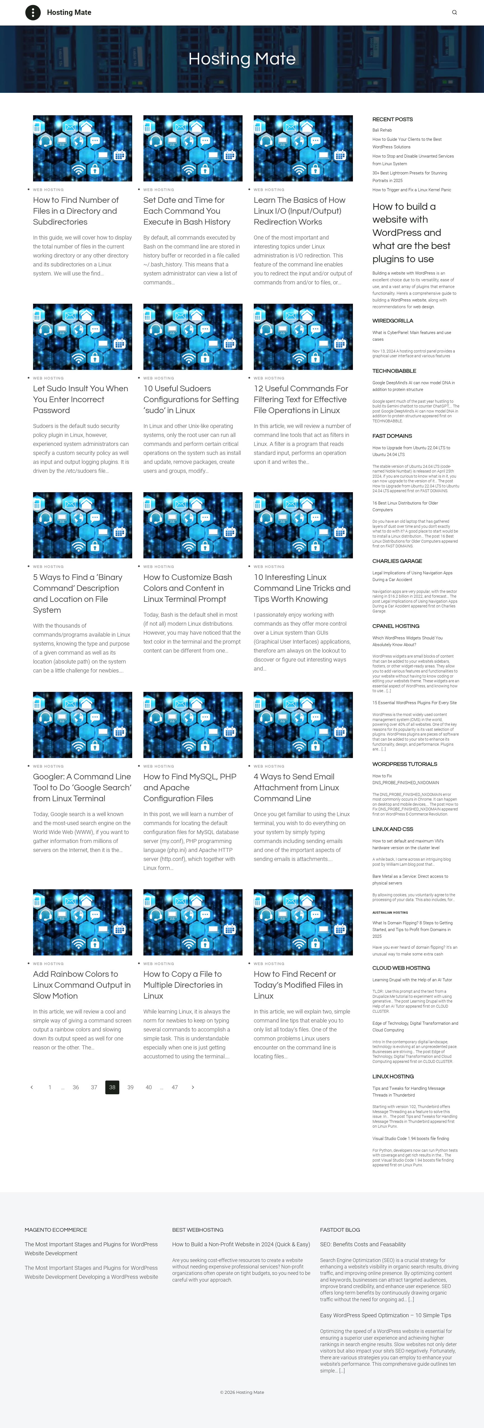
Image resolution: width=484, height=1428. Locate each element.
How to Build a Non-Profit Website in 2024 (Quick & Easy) (241, 1244)
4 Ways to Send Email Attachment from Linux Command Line (296, 787)
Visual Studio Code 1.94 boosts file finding (411, 1138)
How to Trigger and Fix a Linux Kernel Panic (412, 189)
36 (76, 1087)
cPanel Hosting (396, 626)
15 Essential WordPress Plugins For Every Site (415, 702)
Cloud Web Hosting (401, 968)
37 (94, 1087)
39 (130, 1087)
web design (423, 306)
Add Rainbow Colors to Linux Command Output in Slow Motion (82, 985)
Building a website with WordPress (404, 273)
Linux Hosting (393, 1076)
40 (149, 1087)
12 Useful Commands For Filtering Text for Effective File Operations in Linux (301, 399)
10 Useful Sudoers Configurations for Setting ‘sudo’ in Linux (191, 399)
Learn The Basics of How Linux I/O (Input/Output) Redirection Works (299, 211)
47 (175, 1087)
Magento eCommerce (56, 1230)
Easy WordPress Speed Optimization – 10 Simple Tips (385, 1315)
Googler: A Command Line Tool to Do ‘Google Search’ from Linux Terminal (82, 787)
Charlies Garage (397, 561)
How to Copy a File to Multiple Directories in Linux (183, 985)
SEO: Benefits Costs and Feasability (363, 1244)
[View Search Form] (454, 12)
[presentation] (82, 148)
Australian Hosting (390, 913)
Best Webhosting (197, 1230)
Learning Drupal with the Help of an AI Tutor (412, 979)
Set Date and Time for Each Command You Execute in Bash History (187, 211)
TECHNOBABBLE (394, 371)
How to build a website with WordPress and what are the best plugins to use (412, 232)
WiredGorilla (393, 321)
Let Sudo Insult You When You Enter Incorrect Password (80, 399)
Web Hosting (48, 190)
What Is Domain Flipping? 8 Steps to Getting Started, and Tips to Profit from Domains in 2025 (413, 929)
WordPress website (408, 300)
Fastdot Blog (340, 1230)
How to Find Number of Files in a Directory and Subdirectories (76, 211)
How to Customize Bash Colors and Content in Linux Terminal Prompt (187, 588)
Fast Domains (392, 436)
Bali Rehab (382, 130)
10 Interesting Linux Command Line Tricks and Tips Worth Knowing (302, 588)
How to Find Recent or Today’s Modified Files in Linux (298, 985)
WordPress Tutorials (405, 764)
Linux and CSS (393, 829)
